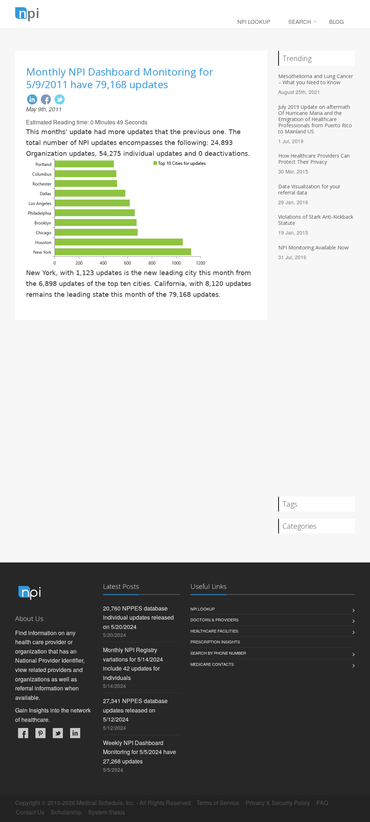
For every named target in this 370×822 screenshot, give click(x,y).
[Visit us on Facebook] (23, 733)
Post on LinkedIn (32, 99)
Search (299, 21)
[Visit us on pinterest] (40, 733)
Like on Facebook (46, 99)
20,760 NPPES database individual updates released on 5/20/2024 (138, 617)
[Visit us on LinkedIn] (75, 733)
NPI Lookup (253, 21)
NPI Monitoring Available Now (313, 247)
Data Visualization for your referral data (309, 189)
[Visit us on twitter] (58, 733)
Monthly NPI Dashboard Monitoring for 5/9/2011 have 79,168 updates (119, 78)
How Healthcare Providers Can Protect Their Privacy (314, 158)
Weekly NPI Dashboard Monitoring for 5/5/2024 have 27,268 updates (139, 751)
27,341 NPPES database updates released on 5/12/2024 (135, 710)
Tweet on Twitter (60, 99)
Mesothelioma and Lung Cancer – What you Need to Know (315, 79)
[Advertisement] (141, 381)
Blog (336, 21)
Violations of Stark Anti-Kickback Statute (315, 219)
